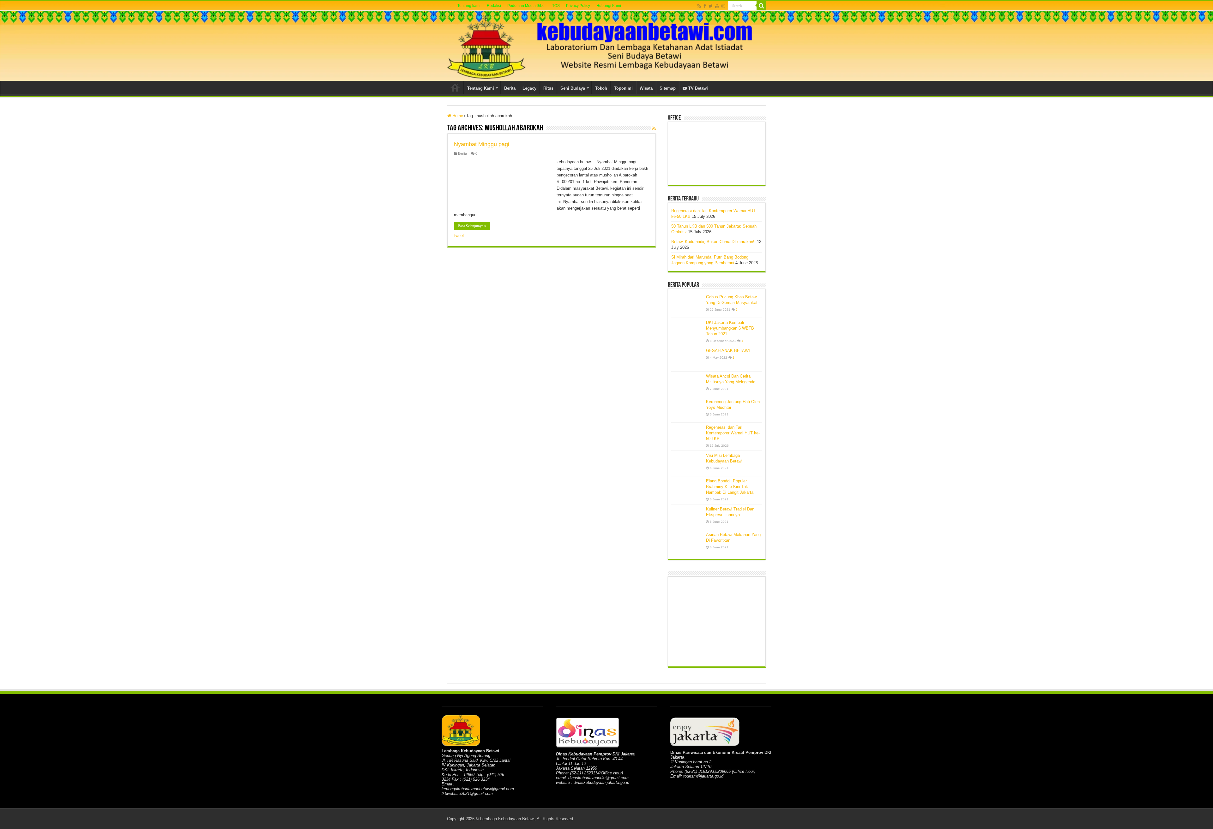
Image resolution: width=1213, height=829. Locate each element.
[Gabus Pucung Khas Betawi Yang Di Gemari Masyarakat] (687, 305)
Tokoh (601, 88)
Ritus (548, 88)
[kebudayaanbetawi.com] (606, 46)
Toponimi (623, 88)
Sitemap (668, 88)
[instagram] (723, 6)
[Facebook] (705, 6)
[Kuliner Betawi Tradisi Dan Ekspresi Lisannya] (687, 517)
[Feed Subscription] (654, 128)
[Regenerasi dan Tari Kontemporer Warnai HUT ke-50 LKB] (687, 435)
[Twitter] (710, 6)
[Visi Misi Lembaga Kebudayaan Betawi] (687, 463)
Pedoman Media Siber (526, 5)
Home (455, 87)
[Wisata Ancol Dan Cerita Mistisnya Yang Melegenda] (687, 384)
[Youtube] (717, 6)
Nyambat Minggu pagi (481, 144)
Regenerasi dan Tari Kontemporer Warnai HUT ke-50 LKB (733, 433)
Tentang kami (468, 5)
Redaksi (494, 5)
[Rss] (699, 6)
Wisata (646, 88)
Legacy (529, 88)
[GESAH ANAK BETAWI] (687, 358)
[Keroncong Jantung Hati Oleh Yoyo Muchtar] (687, 409)
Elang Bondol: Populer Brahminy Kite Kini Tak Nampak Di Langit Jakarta (729, 487)
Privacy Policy (578, 5)
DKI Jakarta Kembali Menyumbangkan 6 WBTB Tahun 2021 (730, 328)
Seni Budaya (572, 88)
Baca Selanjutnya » (472, 226)
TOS (556, 5)
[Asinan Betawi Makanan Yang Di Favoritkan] (687, 543)
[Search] (761, 5)
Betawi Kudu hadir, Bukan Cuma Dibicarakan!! (713, 241)
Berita (510, 88)
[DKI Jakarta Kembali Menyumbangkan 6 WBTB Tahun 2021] (687, 330)
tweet (459, 235)
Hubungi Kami (608, 5)
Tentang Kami (480, 88)
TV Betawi (698, 88)
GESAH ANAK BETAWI (728, 350)
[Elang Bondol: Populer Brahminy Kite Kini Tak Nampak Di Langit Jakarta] (687, 489)
